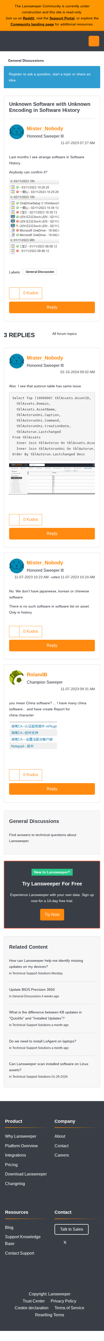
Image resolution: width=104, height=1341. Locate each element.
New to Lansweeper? (52, 872)
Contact (61, 1146)
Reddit (28, 18)
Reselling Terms (49, 1315)
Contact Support (19, 1253)
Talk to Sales (71, 1229)
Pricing (11, 1165)
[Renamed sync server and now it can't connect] (95, 333)
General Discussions (26, 60)
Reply (52, 307)
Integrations (15, 1155)
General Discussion (40, 272)
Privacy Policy (63, 1301)
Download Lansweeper (26, 1174)
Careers (62, 1155)
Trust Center (34, 1301)
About (60, 1136)
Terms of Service (69, 1308)
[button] (34, 216)
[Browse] (7, 41)
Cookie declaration (31, 1308)
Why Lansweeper (20, 1136)
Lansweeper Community (27, 41)
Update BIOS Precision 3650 (32, 989)
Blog (9, 1227)
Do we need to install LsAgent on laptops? (42, 1041)
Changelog (15, 1184)
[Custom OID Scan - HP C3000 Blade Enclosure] (85, 333)
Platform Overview (21, 1146)
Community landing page (32, 24)
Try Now (52, 914)
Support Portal (61, 18)
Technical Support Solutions (31, 973)
